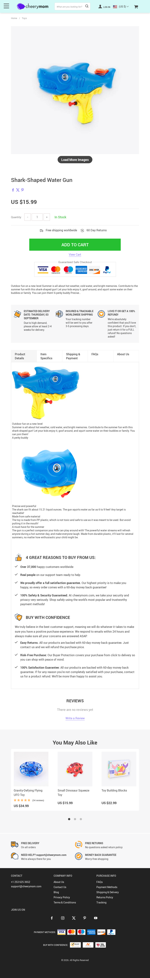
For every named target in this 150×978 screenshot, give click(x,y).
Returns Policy (104, 897)
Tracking (101, 902)
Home (14, 18)
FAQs (99, 882)
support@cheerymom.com (26, 886)
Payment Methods (106, 887)
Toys (24, 18)
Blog (56, 892)
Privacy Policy (62, 897)
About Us (59, 882)
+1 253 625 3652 (20, 882)
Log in (106, 6)
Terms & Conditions (65, 902)
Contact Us (60, 887)
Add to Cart (75, 245)
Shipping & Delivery (107, 892)
